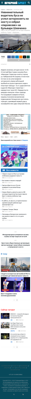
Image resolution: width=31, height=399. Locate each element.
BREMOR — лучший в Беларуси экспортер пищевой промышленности (19, 315)
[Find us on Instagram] (18, 394)
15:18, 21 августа (8, 206)
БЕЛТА (13, 330)
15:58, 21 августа (8, 198)
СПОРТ (13, 367)
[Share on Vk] (13, 57)
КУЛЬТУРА (7, 367)
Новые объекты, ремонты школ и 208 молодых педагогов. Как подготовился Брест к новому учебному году (14, 194)
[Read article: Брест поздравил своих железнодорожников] (15, 284)
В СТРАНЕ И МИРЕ (6, 365)
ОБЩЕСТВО (9, 9)
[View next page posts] (17, 300)
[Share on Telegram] (17, 57)
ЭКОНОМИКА (24, 365)
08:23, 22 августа (8, 177)
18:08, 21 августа (8, 182)
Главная (3, 9)
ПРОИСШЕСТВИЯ (18, 9)
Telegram (25, 140)
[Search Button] (29, 2)
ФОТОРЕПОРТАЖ (15, 369)
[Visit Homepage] (15, 2)
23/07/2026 (23, 330)
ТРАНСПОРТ (5, 270)
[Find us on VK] (9, 394)
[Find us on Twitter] (14, 394)
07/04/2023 (4, 64)
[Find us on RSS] (23, 394)
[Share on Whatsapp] (28, 57)
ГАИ (11, 136)
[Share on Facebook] (9, 57)
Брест (6, 136)
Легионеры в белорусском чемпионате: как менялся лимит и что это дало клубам (14, 216)
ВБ (11, 320)
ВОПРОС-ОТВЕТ (21, 367)
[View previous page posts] (14, 300)
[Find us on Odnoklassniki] (11, 394)
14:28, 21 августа (8, 211)
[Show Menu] (2, 2)
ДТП (16, 136)
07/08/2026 (20, 320)
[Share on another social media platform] (18, 60)
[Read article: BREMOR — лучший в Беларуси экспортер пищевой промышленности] (5, 316)
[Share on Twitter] (24, 57)
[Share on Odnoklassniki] (20, 57)
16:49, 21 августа (8, 189)
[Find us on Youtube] (21, 394)
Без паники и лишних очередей (11, 180)
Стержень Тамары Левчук (10, 209)
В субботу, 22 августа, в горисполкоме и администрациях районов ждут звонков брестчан (14, 202)
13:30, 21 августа (8, 220)
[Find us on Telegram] (16, 394)
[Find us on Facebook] (7, 394)
